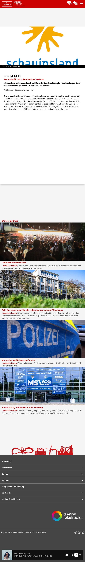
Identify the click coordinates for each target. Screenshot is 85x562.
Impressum (5, 532)
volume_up (66, 555)
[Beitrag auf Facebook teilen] (15, 76)
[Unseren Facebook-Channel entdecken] (79, 532)
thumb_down (72, 555)
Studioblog (6, 461)
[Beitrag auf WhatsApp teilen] (11, 76)
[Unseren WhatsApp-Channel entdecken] (75, 532)
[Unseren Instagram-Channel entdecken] (82, 532)
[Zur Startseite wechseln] (7, 4)
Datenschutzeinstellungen (36, 532)
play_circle (76, 555)
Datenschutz (18, 532)
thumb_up (80, 555)
